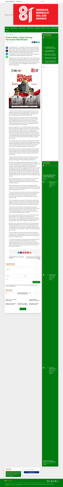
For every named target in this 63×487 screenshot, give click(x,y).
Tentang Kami (7, 485)
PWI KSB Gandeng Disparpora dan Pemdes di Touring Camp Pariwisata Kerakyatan (34, 300)
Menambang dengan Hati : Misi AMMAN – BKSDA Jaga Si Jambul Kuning (52, 368)
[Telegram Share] (37, 42)
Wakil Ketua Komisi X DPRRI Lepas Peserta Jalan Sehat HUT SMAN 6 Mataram (50, 58)
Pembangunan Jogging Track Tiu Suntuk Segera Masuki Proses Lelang (22, 304)
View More (23, 308)
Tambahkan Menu (19, 1)
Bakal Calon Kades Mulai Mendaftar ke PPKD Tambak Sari (49, 461)
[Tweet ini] (35, 42)
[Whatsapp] (39, 42)
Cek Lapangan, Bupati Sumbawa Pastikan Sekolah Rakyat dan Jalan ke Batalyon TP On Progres (50, 48)
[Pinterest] (23, 253)
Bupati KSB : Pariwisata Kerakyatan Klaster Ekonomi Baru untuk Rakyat (34, 304)
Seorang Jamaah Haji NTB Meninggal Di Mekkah (16, 257)
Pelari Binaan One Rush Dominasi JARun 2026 (52, 275)
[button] (57, 1)
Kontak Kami (18, 485)
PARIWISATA (8, 42)
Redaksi (13, 485)
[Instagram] (26, 253)
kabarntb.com (12, 484)
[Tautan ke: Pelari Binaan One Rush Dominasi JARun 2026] (45, 320)
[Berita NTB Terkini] (9, 14)
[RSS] (30, 253)
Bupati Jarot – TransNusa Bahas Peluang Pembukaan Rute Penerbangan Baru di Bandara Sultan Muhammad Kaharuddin (11, 300)
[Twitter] (21, 253)
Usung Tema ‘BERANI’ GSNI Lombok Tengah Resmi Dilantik (49, 176)
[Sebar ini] (32, 42)
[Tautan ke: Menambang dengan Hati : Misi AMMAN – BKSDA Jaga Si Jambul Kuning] (45, 413)
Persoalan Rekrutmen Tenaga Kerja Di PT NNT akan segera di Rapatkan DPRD (33, 257)
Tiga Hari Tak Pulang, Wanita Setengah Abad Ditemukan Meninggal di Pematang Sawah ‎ (51, 61)
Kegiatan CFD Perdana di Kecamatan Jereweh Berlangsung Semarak (11, 304)
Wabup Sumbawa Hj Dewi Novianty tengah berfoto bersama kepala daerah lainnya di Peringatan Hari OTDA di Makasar (13, 474)
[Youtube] (28, 253)
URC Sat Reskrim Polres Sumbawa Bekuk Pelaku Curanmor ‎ (49, 51)
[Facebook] (19, 253)
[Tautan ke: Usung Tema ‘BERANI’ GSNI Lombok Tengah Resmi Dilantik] (50, 169)
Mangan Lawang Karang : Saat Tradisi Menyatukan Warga (22, 293)
